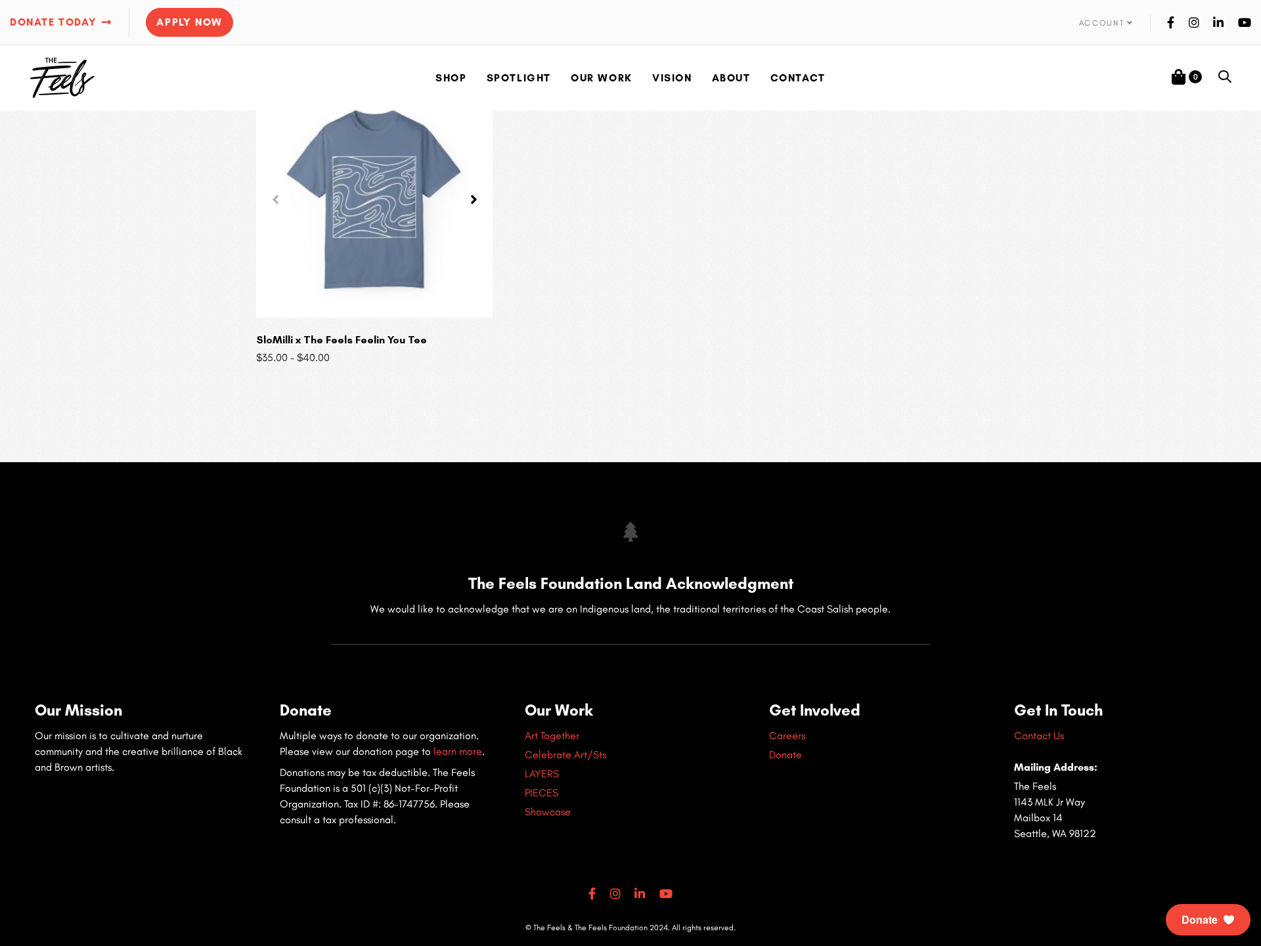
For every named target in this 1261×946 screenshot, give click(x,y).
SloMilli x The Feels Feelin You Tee (341, 339)
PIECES (541, 792)
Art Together (552, 735)
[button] (1106, 23)
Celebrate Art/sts (565, 754)
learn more (457, 751)
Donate (785, 754)
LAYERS (542, 773)
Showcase (548, 812)
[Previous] (275, 199)
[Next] (473, 199)
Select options (374, 298)
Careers (787, 735)
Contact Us (1039, 735)
